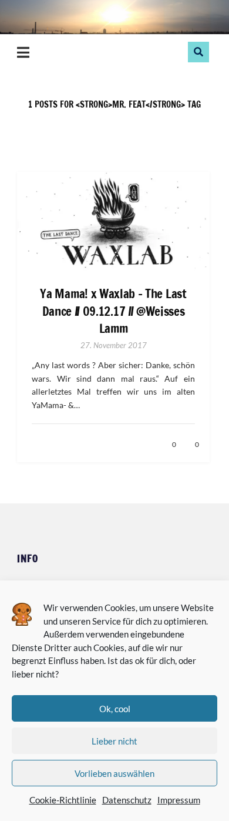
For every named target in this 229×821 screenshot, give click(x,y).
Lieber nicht (114, 741)
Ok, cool (114, 708)
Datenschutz (126, 800)
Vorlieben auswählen (114, 773)
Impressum (178, 800)
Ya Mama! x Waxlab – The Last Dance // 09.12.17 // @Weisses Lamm (113, 311)
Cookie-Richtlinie (62, 800)
